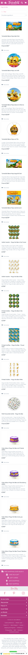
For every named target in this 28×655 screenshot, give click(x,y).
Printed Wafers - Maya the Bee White (12, 379)
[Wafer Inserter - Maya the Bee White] (14, 266)
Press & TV (6, 625)
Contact (21, 625)
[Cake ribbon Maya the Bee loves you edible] (14, 507)
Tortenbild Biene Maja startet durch (12, 208)
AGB (15, 630)
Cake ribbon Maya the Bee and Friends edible (13, 448)
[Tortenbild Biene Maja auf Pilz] (14, 129)
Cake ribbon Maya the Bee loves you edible (12, 517)
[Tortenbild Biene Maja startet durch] (14, 198)
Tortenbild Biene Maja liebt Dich (11, 36)
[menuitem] (2, 2)
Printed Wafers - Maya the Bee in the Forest (12, 311)
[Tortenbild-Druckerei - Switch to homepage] (14, 3)
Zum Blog (14, 588)
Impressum (20, 630)
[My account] (5, 2)
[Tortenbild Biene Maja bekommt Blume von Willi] (14, 95)
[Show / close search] (21, 2)
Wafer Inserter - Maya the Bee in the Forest (14, 242)
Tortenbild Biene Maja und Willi (10, 70)
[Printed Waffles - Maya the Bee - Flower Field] (14, 335)
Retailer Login (19, 622)
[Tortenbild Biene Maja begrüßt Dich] (14, 163)
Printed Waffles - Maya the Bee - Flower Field (13, 345)
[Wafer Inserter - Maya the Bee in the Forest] (14, 232)
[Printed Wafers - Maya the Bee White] (14, 369)
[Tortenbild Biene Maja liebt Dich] (14, 26)
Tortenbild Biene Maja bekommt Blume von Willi (13, 105)
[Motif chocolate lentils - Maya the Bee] (14, 404)
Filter (4, 12)
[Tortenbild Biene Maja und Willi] (14, 60)
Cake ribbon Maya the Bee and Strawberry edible (14, 483)
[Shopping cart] (25, 2)
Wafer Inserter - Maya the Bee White (12, 276)
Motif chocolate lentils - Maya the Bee (12, 414)
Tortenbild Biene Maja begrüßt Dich (12, 173)
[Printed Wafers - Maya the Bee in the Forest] (14, 301)
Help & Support (14, 625)
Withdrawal (19, 627)
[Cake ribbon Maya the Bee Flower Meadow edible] (14, 541)
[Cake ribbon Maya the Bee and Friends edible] (14, 438)
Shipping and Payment (9, 627)
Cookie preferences (9, 622)
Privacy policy (8, 630)
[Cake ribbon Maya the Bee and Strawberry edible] (14, 472)
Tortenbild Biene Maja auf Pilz (10, 139)
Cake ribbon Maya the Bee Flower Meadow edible (14, 552)
